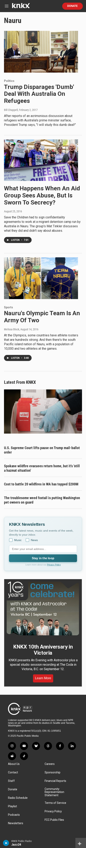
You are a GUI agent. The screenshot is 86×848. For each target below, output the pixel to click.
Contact (13, 772)
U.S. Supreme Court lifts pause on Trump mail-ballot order (42, 450)
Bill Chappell (11, 110)
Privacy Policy (54, 564)
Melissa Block (11, 329)
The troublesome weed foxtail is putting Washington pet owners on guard (42, 500)
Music (18, 540)
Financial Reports (55, 780)
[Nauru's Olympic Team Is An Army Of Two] (41, 278)
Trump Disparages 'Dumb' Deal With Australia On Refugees (39, 93)
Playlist (12, 806)
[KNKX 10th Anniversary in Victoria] (43, 608)
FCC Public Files (54, 819)
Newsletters (15, 823)
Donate (72, 6)
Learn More (43, 678)
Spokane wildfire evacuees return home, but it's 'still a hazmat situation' (42, 468)
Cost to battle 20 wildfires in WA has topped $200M (41, 484)
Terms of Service (55, 802)
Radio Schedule (18, 797)
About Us (14, 764)
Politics (9, 80)
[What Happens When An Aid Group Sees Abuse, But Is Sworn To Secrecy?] (41, 160)
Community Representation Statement (54, 792)
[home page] (21, 7)
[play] (6, 843)
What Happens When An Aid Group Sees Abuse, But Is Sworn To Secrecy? (42, 195)
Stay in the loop (43, 558)
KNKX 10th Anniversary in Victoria (43, 650)
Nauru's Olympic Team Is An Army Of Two (42, 317)
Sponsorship (52, 772)
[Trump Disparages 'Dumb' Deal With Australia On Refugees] (41, 51)
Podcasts (14, 814)
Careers (50, 764)
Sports (8, 307)
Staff (11, 780)
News (34, 540)
